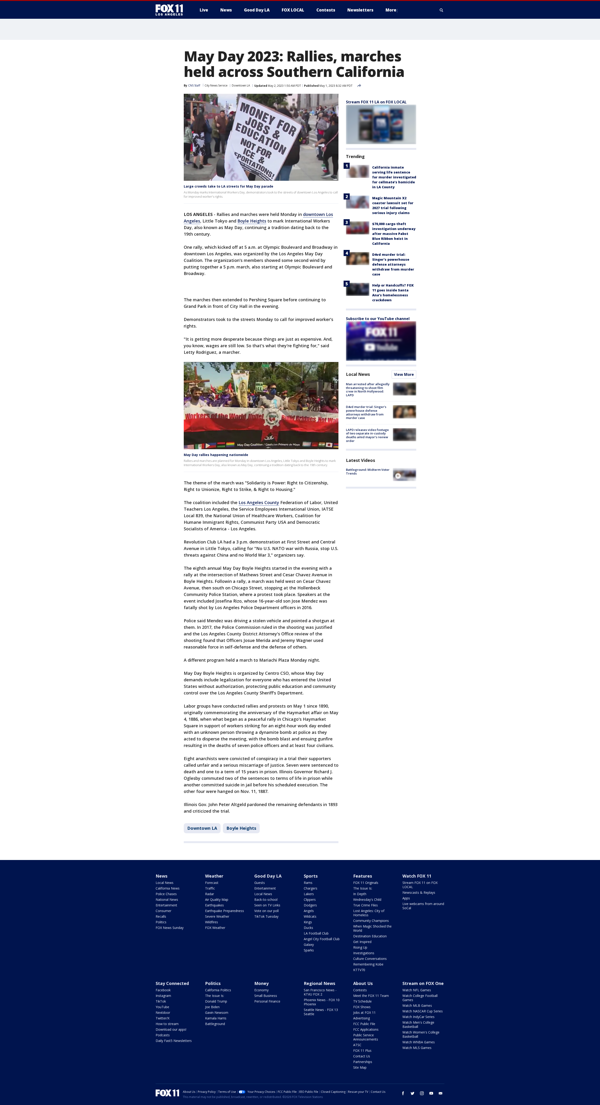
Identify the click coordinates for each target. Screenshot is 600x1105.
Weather (214, 876)
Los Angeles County (259, 502)
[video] (404, 474)
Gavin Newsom (216, 1012)
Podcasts (163, 1035)
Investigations (363, 953)
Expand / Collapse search (441, 10)
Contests (360, 990)
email (440, 1093)
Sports (311, 876)
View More (404, 374)
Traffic (210, 888)
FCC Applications (366, 1029)
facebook (403, 1093)
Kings (308, 922)
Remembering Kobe (368, 964)
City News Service (216, 85)
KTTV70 (359, 970)
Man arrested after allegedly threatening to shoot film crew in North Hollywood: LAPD (368, 389)
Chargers (310, 888)
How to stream (167, 1024)
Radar (209, 894)
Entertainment (166, 905)
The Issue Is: (362, 888)
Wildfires (211, 922)
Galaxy (309, 944)
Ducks (308, 927)
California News (168, 888)
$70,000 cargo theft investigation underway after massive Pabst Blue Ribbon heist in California (394, 234)
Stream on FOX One (423, 983)
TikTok (161, 1001)
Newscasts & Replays (418, 892)
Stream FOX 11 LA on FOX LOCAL (376, 102)
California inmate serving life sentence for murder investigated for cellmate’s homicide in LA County (394, 177)
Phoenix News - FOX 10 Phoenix (322, 1002)
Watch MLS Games (416, 1047)
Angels (309, 911)
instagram (422, 1093)
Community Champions (371, 920)
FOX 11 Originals (365, 882)
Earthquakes (214, 905)
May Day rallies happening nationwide (216, 455)
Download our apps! (171, 1029)
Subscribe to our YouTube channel (378, 318)
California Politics (218, 990)
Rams (308, 882)
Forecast (211, 882)
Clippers (310, 899)
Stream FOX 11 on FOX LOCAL (420, 884)
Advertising (361, 1018)
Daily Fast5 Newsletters (174, 1040)
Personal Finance (267, 1001)
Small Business (265, 995)
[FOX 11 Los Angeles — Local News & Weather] (171, 10)
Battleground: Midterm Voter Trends (368, 471)
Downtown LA (241, 85)
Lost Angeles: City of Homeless (368, 913)
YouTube (162, 1007)
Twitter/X (162, 1018)
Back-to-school (266, 899)
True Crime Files (365, 905)
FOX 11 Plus (362, 1050)
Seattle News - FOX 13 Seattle (321, 1011)
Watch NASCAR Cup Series (422, 1011)
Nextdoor (163, 1012)
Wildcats (310, 916)
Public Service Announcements (365, 1037)
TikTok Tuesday (266, 916)
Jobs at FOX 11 (364, 1012)
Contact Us (361, 1056)
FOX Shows (362, 1007)
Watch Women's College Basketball (420, 1034)
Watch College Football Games (420, 997)
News (161, 876)
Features (362, 876)
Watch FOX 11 (416, 876)
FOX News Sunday (170, 927)
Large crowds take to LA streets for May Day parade (228, 186)
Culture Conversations (370, 958)
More (391, 10)
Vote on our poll (266, 911)
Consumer (163, 911)
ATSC (357, 1045)
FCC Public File (364, 1024)
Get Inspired (362, 941)
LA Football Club (316, 933)
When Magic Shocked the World (372, 928)
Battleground (215, 1024)
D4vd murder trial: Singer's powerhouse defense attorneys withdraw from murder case (393, 264)
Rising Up (360, 947)
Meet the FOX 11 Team (371, 995)
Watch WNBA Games (418, 1042)
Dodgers (310, 905)
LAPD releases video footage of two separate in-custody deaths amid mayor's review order (367, 435)
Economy (261, 990)
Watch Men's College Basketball (418, 1024)
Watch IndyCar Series (418, 1016)
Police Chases (166, 894)
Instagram (163, 995)
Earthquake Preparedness (224, 911)
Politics (161, 922)
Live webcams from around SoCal (423, 905)
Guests (259, 882)
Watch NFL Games (416, 990)
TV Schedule (362, 1001)
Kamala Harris (215, 1018)
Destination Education (370, 936)
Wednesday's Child (367, 899)
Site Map (360, 1067)
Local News (358, 374)
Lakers (309, 894)
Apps (406, 898)
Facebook (163, 990)
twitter (412, 1093)
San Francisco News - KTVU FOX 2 (320, 992)
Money (261, 983)
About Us (363, 983)
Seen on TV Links (267, 905)
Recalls (161, 916)
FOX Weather (215, 927)
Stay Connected (172, 983)
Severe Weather (217, 916)
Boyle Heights (251, 221)
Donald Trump (216, 1001)
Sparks (309, 950)
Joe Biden (212, 1007)
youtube (431, 1093)
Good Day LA (267, 876)
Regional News (319, 983)
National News (167, 899)
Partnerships (362, 1062)
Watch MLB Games (417, 1005)
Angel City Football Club (322, 939)
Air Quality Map (216, 899)
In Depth (359, 894)
